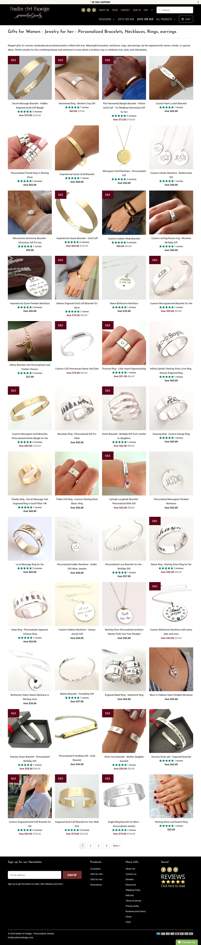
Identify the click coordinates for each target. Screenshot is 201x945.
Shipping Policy (133, 890)
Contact (125, 10)
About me (104, 10)
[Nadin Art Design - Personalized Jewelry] (30, 14)
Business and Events (136, 911)
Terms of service (133, 900)
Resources (131, 884)
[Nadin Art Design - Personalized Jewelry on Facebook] (83, 10)
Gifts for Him (126, 19)
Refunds (130, 895)
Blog (115, 10)
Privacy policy (132, 906)
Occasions (105, 19)
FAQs (128, 922)
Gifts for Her (145, 19)
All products (164, 19)
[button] (24, 111)
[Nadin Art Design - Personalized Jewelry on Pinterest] (89, 10)
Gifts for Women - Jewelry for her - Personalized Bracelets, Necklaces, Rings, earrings (92, 32)
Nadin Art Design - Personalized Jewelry (35, 933)
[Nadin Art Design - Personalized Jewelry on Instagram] (94, 10)
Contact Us (188, 942)
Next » (116, 845)
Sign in (137, 10)
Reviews (130, 879)
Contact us (131, 874)
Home (128, 916)
